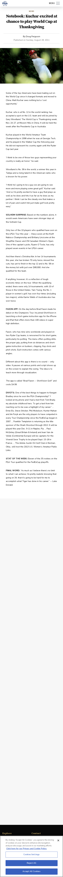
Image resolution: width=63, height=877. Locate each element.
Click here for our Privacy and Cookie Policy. (26, 848)
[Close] (58, 840)
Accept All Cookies (31, 871)
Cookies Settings (31, 854)
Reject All (31, 863)
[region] (31, 856)
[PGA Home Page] (5, 3)
